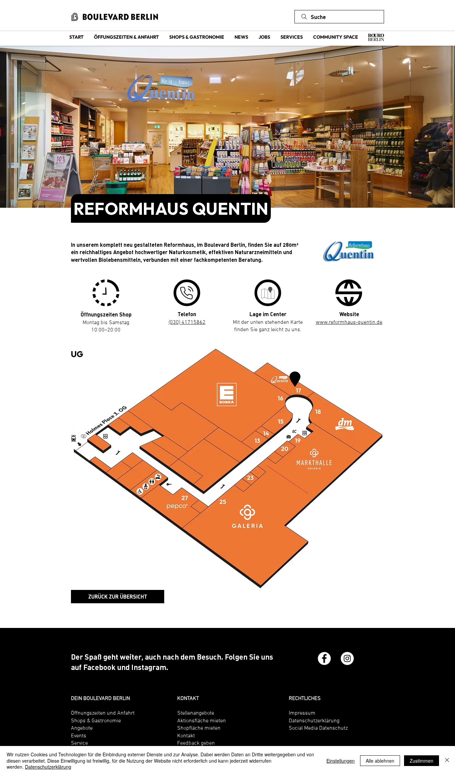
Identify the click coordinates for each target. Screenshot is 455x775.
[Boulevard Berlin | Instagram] (347, 658)
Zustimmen (421, 760)
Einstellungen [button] (340, 760)
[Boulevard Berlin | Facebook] (324, 658)
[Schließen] (447, 760)
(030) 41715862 (187, 322)
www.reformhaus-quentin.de (349, 322)
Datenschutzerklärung (48, 766)
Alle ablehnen (380, 760)
